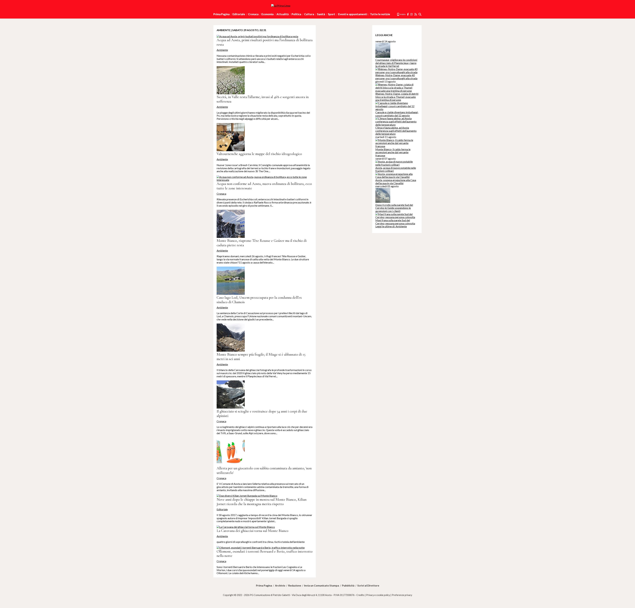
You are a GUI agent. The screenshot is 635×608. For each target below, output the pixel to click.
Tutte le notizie (380, 14)
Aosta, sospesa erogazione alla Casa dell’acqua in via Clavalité (395, 181)
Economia (267, 14)
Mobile (403, 14)
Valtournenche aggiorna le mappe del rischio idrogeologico (259, 154)
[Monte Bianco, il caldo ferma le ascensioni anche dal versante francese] (396, 146)
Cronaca (253, 14)
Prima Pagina (221, 14)
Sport (331, 14)
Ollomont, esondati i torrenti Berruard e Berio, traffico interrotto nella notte (265, 553)
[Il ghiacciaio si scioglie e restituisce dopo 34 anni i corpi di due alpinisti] (231, 407)
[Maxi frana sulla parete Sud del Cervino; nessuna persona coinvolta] (396, 217)
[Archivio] (420, 14)
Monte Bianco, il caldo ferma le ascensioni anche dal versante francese (392, 152)
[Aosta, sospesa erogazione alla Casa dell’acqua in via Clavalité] (396, 176)
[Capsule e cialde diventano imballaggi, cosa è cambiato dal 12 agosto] (396, 109)
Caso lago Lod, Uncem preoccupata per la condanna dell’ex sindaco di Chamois (259, 299)
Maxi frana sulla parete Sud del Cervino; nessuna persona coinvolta (395, 222)
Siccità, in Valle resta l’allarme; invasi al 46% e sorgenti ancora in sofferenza (263, 99)
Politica (296, 14)
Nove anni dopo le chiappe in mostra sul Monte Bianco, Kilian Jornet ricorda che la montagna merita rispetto (261, 501)
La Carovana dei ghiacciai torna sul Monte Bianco (252, 530)
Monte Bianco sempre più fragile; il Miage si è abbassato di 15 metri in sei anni (261, 356)
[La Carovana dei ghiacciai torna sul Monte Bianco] (246, 526)
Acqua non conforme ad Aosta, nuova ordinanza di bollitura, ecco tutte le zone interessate (264, 185)
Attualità (282, 14)
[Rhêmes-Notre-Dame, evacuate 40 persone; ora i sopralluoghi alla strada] (396, 72)
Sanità (321, 14)
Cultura (309, 14)
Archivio (280, 585)
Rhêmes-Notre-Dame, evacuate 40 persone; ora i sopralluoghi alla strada (396, 77)
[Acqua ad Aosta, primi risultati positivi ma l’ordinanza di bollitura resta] (257, 36)
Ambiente (222, 49)
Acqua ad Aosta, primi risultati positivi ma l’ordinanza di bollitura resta (265, 42)
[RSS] (415, 14)
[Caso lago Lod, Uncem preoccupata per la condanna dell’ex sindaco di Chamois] (231, 293)
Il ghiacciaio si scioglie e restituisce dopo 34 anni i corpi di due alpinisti (262, 413)
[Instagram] (411, 14)
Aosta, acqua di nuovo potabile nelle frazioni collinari (395, 169)
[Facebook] (408, 14)
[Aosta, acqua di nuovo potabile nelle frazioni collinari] (396, 164)
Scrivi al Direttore (368, 585)
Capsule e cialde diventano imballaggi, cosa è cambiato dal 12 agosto (396, 114)
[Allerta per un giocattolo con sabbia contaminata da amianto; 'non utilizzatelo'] (231, 464)
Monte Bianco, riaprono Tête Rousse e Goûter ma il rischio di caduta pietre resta (262, 242)
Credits (360, 595)
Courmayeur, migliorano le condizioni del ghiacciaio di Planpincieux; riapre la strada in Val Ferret (396, 62)
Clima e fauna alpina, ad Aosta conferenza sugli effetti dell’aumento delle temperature (396, 130)
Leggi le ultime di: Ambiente (391, 226)
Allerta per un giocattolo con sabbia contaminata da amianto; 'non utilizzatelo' (264, 470)
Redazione (294, 585)
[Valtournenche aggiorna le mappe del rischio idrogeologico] (231, 150)
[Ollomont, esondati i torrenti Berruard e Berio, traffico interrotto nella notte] (261, 547)
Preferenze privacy (402, 595)
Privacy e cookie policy (378, 595)
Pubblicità (348, 585)
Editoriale (239, 14)
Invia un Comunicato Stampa (321, 585)
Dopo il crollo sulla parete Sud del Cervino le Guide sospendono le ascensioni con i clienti (394, 208)
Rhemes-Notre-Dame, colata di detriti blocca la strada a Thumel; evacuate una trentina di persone (396, 96)
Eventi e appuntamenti (352, 14)
